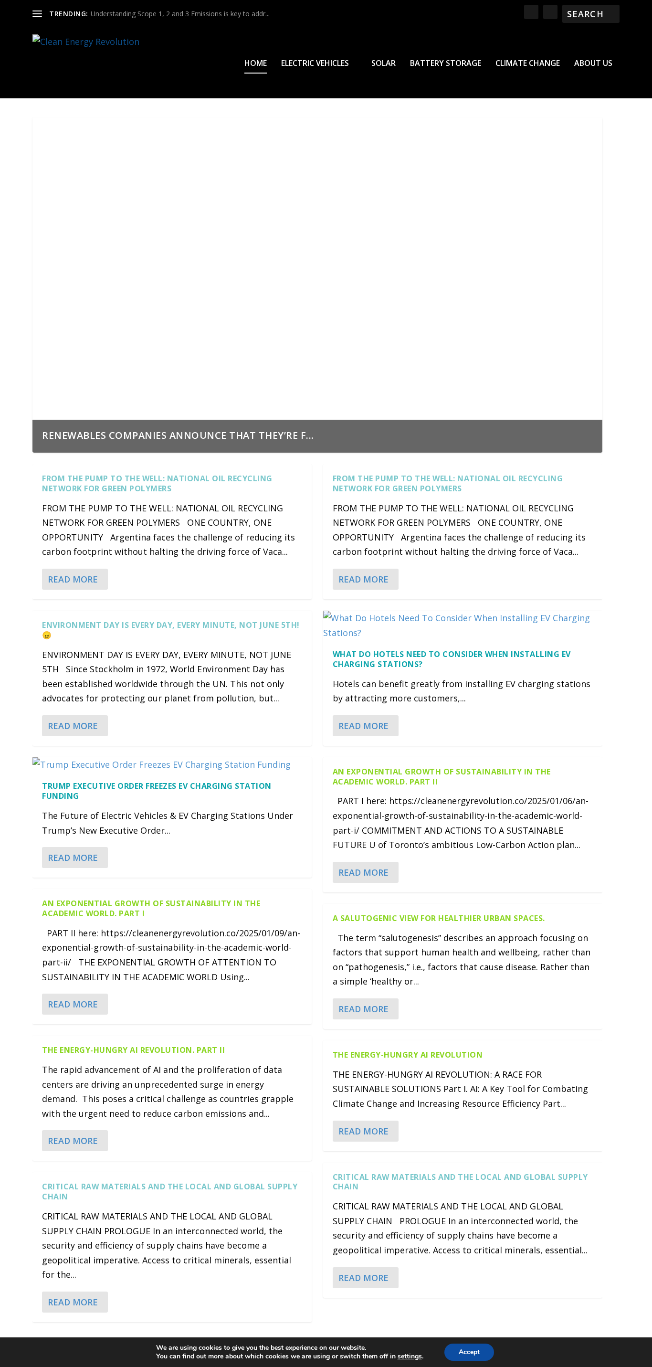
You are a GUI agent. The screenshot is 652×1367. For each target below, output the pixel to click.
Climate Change (527, 63)
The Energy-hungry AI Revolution (408, 1054)
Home (255, 63)
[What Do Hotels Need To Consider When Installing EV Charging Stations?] (462, 625)
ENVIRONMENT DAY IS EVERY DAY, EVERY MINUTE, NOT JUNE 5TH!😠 (171, 630)
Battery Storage (445, 63)
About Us (593, 63)
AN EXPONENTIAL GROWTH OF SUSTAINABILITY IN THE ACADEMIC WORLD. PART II (442, 776)
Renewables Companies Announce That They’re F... (178, 435)
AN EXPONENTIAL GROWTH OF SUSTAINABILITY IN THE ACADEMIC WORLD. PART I (151, 908)
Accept (469, 1351)
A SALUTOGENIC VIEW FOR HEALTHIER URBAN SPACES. (439, 918)
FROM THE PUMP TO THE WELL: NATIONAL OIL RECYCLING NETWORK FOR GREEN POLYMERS (157, 483)
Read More (73, 579)
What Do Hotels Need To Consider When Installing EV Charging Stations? (452, 659)
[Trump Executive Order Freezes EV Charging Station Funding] (172, 764)
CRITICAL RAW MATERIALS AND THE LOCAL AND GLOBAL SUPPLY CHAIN (169, 1191)
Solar (383, 63)
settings (410, 1356)
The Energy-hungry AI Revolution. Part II (133, 1050)
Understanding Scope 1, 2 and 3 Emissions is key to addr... (180, 13)
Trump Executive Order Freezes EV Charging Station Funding (157, 791)
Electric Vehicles (315, 63)
